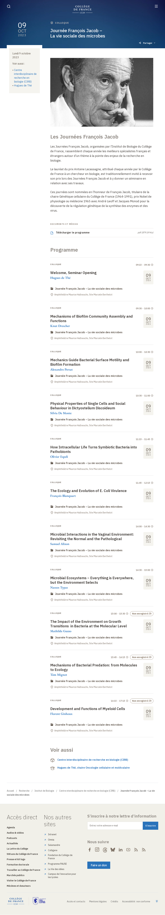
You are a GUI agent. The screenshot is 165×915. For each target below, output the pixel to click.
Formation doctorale (18, 864)
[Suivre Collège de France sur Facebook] (89, 849)
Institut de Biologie (44, 790)
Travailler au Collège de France (23, 870)
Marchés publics (15, 875)
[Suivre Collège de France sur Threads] (105, 849)
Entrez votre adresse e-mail (104, 825)
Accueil (10, 790)
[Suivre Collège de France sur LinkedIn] (120, 849)
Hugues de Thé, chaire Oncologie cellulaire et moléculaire (93, 767)
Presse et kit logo (16, 859)
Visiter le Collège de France (21, 880)
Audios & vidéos (15, 832)
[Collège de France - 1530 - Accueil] (82, 9)
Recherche (24, 790)
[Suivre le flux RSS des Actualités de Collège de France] (136, 849)
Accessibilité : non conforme (136, 901)
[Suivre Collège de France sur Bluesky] (113, 849)
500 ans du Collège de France (22, 854)
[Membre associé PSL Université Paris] (39, 901)
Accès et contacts (76, 901)
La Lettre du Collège (17, 848)
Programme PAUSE (57, 863)
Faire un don (99, 865)
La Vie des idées (56, 869)
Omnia (51, 839)
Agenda (11, 827)
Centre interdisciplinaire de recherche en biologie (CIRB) (92, 759)
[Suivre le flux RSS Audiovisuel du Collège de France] (143, 849)
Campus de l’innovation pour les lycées (62, 876)
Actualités (12, 843)
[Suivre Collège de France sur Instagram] (97, 849)
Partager (147, 43)
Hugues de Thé (23, 85)
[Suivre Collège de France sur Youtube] (128, 849)
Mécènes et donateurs (18, 885)
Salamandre (54, 845)
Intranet (52, 834)
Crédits (114, 901)
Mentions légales (98, 901)
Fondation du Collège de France (60, 857)
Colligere (52, 850)
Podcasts (12, 838)
